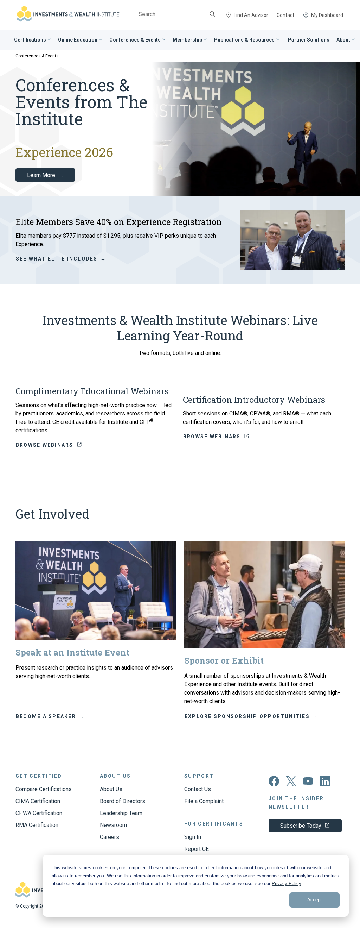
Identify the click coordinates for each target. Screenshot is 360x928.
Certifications (30, 40)
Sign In (192, 837)
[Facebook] (274, 784)
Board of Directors (122, 801)
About (343, 40)
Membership (187, 40)
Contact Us (197, 789)
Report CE (196, 849)
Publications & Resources (244, 40)
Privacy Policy (286, 883)
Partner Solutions (308, 40)
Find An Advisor (251, 15)
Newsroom (113, 825)
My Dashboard (327, 15)
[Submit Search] (212, 14)
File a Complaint (204, 801)
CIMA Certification (37, 801)
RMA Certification (36, 825)
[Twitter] (291, 784)
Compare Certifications (43, 789)
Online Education (77, 40)
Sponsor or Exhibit (224, 660)
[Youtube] (308, 783)
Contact (285, 15)
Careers (109, 837)
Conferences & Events (135, 40)
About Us (111, 789)
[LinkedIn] (325, 784)
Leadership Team (121, 813)
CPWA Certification (38, 813)
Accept (314, 899)
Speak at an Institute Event (72, 652)
